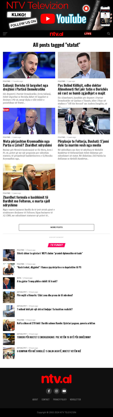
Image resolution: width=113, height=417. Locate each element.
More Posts (56, 227)
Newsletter (75, 399)
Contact (46, 399)
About (35, 399)
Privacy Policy (60, 399)
